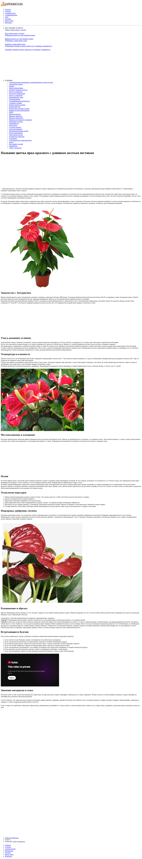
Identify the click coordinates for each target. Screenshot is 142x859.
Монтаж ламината (15, 116)
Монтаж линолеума (16, 118)
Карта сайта (9, 21)
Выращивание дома (16, 97)
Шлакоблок (13, 146)
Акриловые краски (16, 84)
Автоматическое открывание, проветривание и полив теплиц (31, 82)
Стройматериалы (11, 15)
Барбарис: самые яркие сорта (15, 44)
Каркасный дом (14, 107)
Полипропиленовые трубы (18, 131)
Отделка (8, 11)
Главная (8, 9)
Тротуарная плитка (16, 135)
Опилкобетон (14, 123)
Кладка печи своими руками (19, 108)
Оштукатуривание (15, 129)
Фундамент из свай (16, 144)
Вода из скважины (15, 92)
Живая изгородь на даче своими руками (19, 39)
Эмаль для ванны (15, 148)
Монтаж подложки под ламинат (20, 120)
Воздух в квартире (15, 95)
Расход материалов (16, 133)
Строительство (10, 13)
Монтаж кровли (14, 114)
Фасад (11, 142)
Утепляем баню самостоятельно (20, 140)
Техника (8, 19)
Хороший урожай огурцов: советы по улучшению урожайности (27, 49)
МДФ (11, 112)
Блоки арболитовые (16, 88)
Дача (6, 17)
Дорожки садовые (15, 103)
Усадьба (7, 852)
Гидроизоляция (14, 99)
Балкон (11, 86)
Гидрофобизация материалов (19, 101)
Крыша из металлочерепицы (19, 110)
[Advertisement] (67, 65)
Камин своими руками (17, 105)
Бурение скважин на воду (18, 90)
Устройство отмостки (16, 136)
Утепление (13, 138)
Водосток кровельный (17, 93)
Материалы (9, 851)
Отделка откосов (15, 127)
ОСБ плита (13, 125)
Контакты (8, 22)
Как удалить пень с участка (14, 33)
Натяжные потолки (16, 122)
